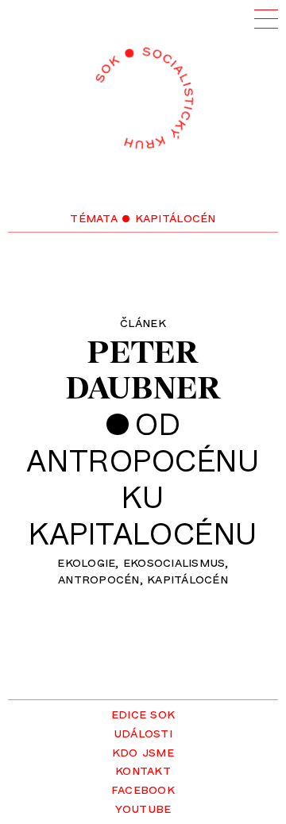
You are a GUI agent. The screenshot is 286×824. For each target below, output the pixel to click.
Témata (94, 217)
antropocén (99, 578)
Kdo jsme (143, 751)
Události (143, 732)
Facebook (143, 788)
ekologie (86, 561)
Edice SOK (143, 713)
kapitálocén (187, 578)
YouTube (143, 807)
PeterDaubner (143, 369)
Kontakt (143, 769)
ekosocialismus (174, 561)
